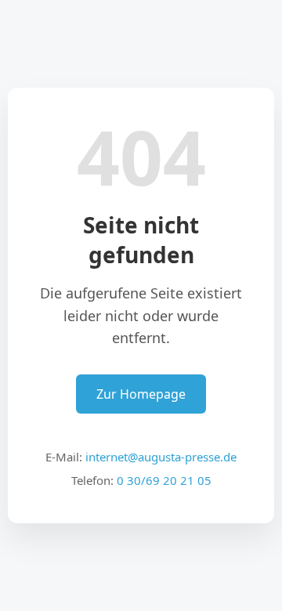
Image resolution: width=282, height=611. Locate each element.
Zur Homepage (141, 394)
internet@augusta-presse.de (161, 457)
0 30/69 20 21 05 (164, 480)
